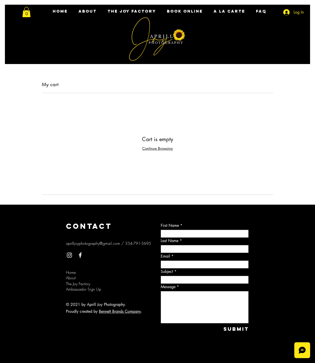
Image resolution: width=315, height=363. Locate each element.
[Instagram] (69, 255)
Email (165, 256)
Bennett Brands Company (120, 311)
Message (168, 287)
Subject (167, 272)
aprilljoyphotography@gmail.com (93, 243)
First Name (170, 226)
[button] (26, 12)
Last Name (169, 241)
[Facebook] (80, 255)
